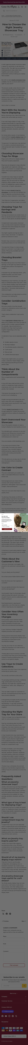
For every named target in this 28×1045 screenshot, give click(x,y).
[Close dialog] (27, 514)
